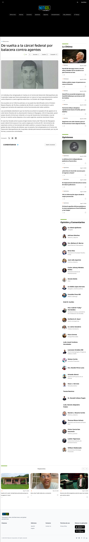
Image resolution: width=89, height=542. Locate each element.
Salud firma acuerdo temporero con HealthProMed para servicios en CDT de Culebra (73, 96)
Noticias (21, 14)
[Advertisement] (44, 27)
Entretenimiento (55, 14)
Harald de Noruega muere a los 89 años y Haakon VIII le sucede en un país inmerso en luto (73, 70)
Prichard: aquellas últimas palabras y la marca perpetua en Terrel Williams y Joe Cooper (74, 208)
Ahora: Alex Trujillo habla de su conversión (11, 493)
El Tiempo (76, 14)
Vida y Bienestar (67, 14)
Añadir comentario (50, 144)
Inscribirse (83, 2)
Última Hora (13, 14)
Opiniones (37, 14)
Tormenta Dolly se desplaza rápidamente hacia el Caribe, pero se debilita (73, 109)
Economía (29, 14)
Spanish (33, 526)
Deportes (45, 14)
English (32, 528)
